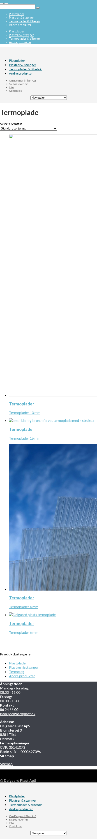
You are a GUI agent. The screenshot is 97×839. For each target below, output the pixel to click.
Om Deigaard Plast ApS (22, 80)
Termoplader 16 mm (24, 438)
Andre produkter (20, 25)
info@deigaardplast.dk (17, 714)
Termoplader (21, 403)
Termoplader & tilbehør (24, 21)
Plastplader (16, 14)
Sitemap (6, 764)
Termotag (16, 671)
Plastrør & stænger (21, 17)
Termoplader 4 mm (23, 607)
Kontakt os (15, 90)
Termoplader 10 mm (24, 412)
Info (11, 87)
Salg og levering (18, 84)
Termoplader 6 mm (23, 632)
